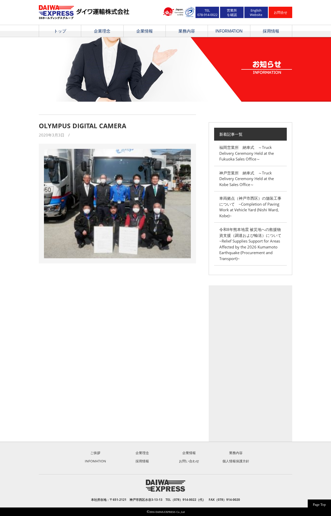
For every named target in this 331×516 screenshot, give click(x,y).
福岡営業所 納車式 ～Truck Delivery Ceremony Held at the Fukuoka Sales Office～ (246, 153)
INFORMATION (229, 31)
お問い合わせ (189, 461)
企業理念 (102, 31)
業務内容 (186, 31)
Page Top (319, 504)
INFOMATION (95, 461)
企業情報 (144, 31)
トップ (60, 31)
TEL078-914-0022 (207, 12)
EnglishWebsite (256, 12)
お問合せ (280, 12)
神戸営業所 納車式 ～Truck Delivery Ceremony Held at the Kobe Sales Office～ (246, 178)
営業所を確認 (232, 12)
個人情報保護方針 (235, 461)
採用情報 (271, 31)
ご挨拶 (95, 452)
